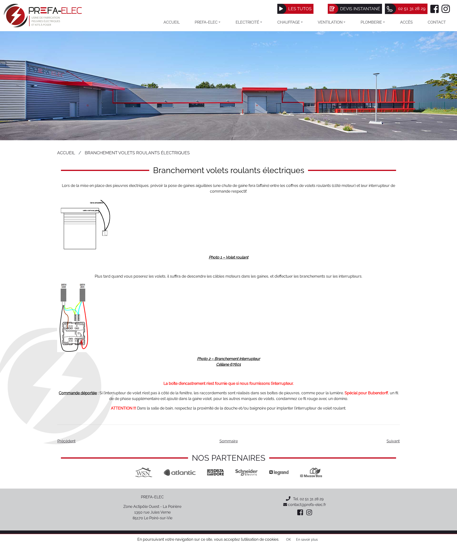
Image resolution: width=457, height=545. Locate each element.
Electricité (247, 22)
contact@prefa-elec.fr (306, 504)
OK (288, 539)
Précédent (66, 441)
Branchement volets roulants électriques (137, 152)
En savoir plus (307, 539)
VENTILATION (330, 22)
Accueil (172, 22)
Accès (406, 22)
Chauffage (288, 22)
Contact (437, 22)
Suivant (393, 441)
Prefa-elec (206, 22)
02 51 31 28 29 (311, 499)
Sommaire (228, 441)
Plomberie (371, 22)
